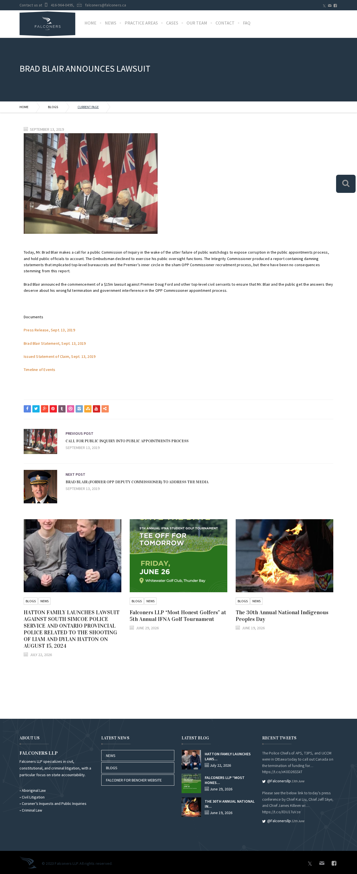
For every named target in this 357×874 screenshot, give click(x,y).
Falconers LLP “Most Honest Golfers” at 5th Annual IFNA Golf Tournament (178, 615)
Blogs (53, 107)
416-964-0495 (62, 5)
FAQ (246, 23)
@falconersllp (279, 780)
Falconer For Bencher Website (134, 780)
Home (91, 23)
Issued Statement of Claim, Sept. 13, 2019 (59, 356)
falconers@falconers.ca (105, 5)
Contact (225, 23)
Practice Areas (141, 23)
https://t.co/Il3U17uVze (281, 811)
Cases (172, 23)
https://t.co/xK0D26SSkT (282, 771)
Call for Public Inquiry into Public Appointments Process (127, 441)
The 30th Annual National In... (230, 804)
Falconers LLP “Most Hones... (225, 780)
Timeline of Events (40, 369)
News (110, 23)
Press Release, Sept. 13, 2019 (49, 329)
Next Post (75, 474)
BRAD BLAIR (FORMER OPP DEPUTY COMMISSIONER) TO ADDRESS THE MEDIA (137, 482)
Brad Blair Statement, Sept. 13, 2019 (55, 343)
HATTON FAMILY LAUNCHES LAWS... (228, 756)
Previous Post (79, 433)
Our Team (197, 23)
